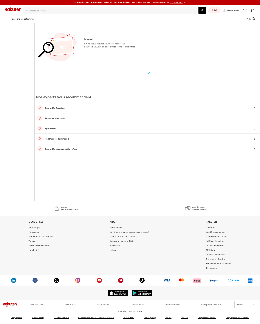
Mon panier (33, 232)
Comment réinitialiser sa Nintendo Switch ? (96, 317)
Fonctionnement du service (219, 263)
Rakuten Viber (103, 305)
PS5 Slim (184, 317)
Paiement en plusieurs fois (40, 236)
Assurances (211, 268)
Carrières (210, 227)
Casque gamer (16, 317)
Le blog (113, 250)
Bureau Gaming (38, 317)
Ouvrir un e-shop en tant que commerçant (129, 232)
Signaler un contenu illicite (122, 241)
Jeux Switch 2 (128, 317)
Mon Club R (33, 250)
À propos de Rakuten (211, 305)
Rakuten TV (70, 305)
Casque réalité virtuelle (207, 317)
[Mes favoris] (245, 10)
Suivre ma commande (38, 245)
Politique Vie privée (215, 241)
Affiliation (210, 250)
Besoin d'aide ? (116, 227)
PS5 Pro (168, 317)
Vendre (31, 241)
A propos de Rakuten (215, 259)
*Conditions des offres (216, 236)
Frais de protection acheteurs (123, 236)
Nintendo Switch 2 (61, 317)
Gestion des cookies (215, 245)
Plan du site (115, 245)
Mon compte (34, 227)
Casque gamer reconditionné (237, 317)
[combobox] (110, 10)
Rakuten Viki (138, 305)
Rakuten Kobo (36, 305)
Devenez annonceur (215, 254)
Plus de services (172, 305)
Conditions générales (215, 232)
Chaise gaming (150, 317)
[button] (178, 2)
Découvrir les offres (95, 53)
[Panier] (252, 10)
